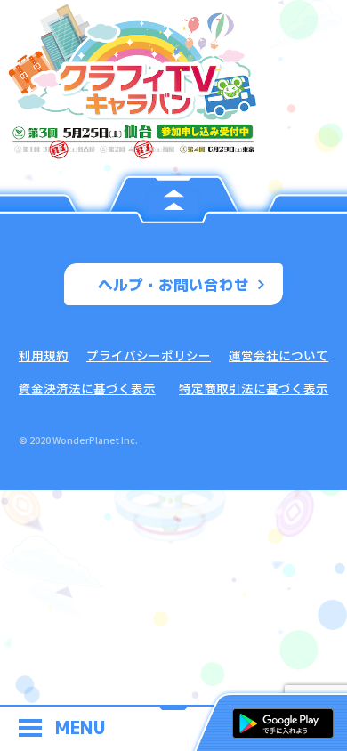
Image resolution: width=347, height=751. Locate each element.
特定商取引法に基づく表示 (253, 388)
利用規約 (44, 355)
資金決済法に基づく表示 (87, 388)
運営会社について (278, 355)
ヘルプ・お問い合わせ (173, 284)
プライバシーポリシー (148, 355)
